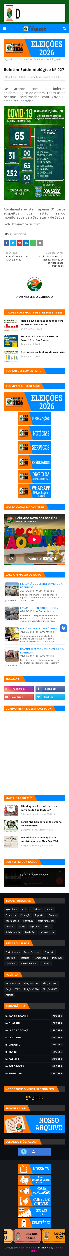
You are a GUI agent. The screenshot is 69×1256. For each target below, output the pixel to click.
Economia (11, 915)
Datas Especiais (32, 952)
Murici (31, 1051)
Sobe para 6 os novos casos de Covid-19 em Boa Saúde (39, 338)
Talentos (46, 963)
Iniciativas (57, 957)
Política (9, 994)
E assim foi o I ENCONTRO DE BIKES (39, 608)
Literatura (28, 920)
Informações (12, 920)
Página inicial (10, 59)
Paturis (31, 1059)
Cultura (49, 909)
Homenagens (41, 957)
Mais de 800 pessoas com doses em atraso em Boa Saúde (42, 322)
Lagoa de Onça (31, 1030)
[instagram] (19, 689)
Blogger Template (26, 1247)
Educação (25, 915)
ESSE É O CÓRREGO (16, 77)
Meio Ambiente (46, 920)
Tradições (30, 932)
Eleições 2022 (13, 989)
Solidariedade (13, 932)
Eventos (53, 915)
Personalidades (29, 963)
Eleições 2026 (50, 989)
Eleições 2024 (31, 989)
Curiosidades (13, 952)
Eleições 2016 (13, 983)
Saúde (22, 926)
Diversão (49, 952)
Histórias (24, 957)
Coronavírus (25, 59)
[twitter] (51, 697)
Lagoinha (31, 1037)
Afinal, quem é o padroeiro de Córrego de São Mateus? (39, 808)
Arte (24, 909)
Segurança (35, 926)
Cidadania (36, 909)
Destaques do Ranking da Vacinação (43, 352)
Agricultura (11, 909)
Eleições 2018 (31, 983)
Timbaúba (31, 1073)
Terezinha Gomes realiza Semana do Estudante (41, 823)
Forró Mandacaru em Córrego (38, 628)
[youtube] (19, 697)
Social (48, 926)
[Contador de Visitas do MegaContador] (34, 1099)
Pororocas (31, 1066)
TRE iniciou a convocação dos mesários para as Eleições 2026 (39, 839)
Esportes (39, 915)
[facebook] (51, 689)
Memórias (11, 963)
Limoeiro (31, 1044)
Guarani (31, 1023)
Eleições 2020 (50, 983)
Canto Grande (31, 1016)
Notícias (10, 926)
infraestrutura (47, 932)
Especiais (10, 957)
